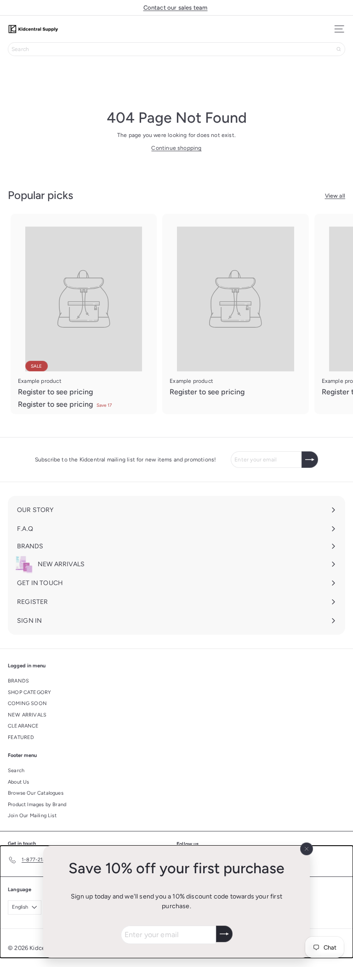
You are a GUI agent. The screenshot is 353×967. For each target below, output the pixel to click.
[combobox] (176, 49)
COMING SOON (27, 703)
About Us (18, 782)
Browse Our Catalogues (35, 793)
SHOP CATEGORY (29, 692)
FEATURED (21, 737)
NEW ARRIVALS (27, 715)
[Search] (338, 49)
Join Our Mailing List (32, 816)
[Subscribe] (224, 934)
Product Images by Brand (37, 805)
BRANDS (18, 681)
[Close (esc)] (306, 848)
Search (16, 771)
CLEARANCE (23, 726)
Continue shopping (176, 148)
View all (335, 196)
